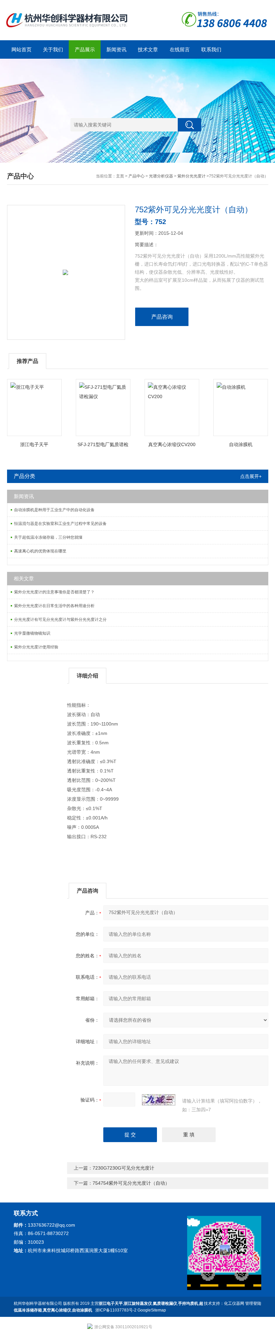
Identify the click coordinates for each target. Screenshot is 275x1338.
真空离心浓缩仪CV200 (172, 444)
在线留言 (180, 49)
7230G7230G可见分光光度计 (123, 1168)
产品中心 (136, 176)
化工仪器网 (234, 1303)
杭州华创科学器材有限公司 (38, 1303)
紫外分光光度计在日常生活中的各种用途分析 (54, 605)
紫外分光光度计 (191, 176)
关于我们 (53, 49)
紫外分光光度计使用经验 (36, 647)
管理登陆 (253, 1303)
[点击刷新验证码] (158, 1100)
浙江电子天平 (34, 444)
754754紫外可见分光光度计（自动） (131, 1183)
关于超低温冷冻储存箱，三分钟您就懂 (48, 537)
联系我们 (211, 49)
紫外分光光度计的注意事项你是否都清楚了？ (54, 592)
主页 (120, 176)
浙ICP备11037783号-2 (115, 1310)
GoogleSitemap (152, 1310)
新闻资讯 (116, 49)
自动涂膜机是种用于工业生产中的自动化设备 (54, 509)
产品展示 (85, 49)
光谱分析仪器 (161, 176)
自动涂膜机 (241, 444)
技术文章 (148, 49)
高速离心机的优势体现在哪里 (40, 551)
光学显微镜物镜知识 (32, 633)
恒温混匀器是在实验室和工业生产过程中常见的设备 (60, 523)
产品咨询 (162, 317)
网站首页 (21, 49)
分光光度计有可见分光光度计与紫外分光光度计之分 (60, 619)
